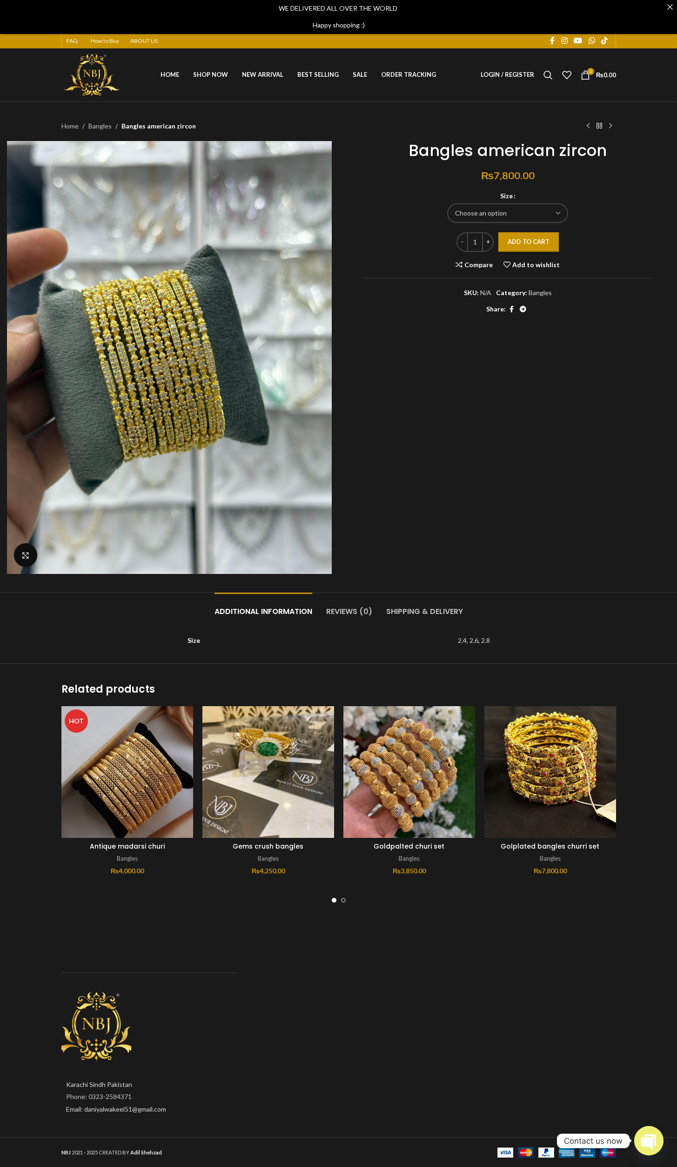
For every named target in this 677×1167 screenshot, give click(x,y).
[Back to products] (599, 126)
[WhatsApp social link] (591, 41)
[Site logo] (92, 74)
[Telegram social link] (523, 309)
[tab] (263, 607)
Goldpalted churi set (409, 846)
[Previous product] (588, 126)
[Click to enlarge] (25, 555)
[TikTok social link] (604, 41)
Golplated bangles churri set (550, 846)
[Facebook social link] (552, 41)
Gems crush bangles (268, 846)
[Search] (548, 75)
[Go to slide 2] (343, 900)
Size (506, 196)
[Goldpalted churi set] (409, 772)
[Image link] (96, 1025)
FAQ (72, 40)
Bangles (100, 126)
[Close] (670, 7)
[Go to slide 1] (334, 900)
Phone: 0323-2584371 (99, 1096)
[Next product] (610, 126)
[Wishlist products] (566, 75)
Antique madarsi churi (127, 846)
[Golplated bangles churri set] (550, 772)
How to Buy (105, 40)
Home (70, 126)
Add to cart (529, 241)
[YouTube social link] (578, 41)
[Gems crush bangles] (268, 772)
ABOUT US (144, 40)
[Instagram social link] (564, 41)
